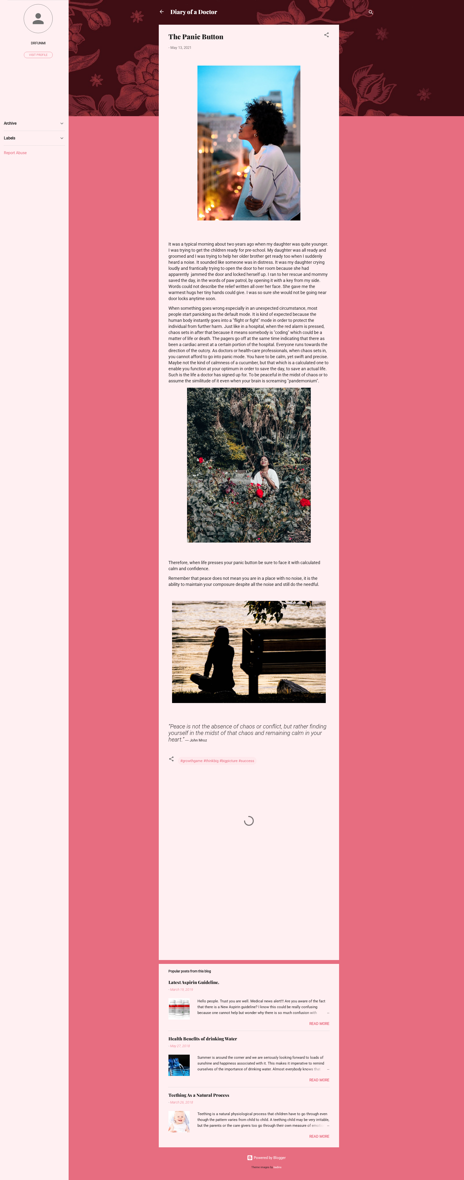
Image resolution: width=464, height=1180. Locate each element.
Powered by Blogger (269, 1158)
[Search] (371, 13)
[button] (326, 35)
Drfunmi (38, 43)
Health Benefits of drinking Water (202, 1039)
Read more (319, 1023)
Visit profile (38, 55)
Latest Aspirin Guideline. (193, 982)
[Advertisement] (358, 97)
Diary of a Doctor (193, 11)
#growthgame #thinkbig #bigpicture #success (217, 761)
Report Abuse (15, 153)
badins (278, 1167)
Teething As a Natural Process (198, 1095)
